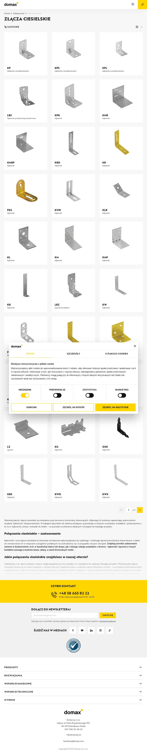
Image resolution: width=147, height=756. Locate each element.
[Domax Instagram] (100, 630)
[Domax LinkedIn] (91, 630)
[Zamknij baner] (135, 346)
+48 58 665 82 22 (73, 734)
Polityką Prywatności (108, 621)
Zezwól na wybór (73, 407)
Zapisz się (107, 615)
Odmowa (31, 407)
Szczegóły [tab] (73, 353)
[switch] (57, 395)
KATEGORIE (13, 26)
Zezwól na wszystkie (115, 407)
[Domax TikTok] (109, 630)
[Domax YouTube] (82, 630)
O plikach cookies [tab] (116, 353)
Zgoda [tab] (30, 353)
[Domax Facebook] (72, 630)
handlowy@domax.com (73, 741)
